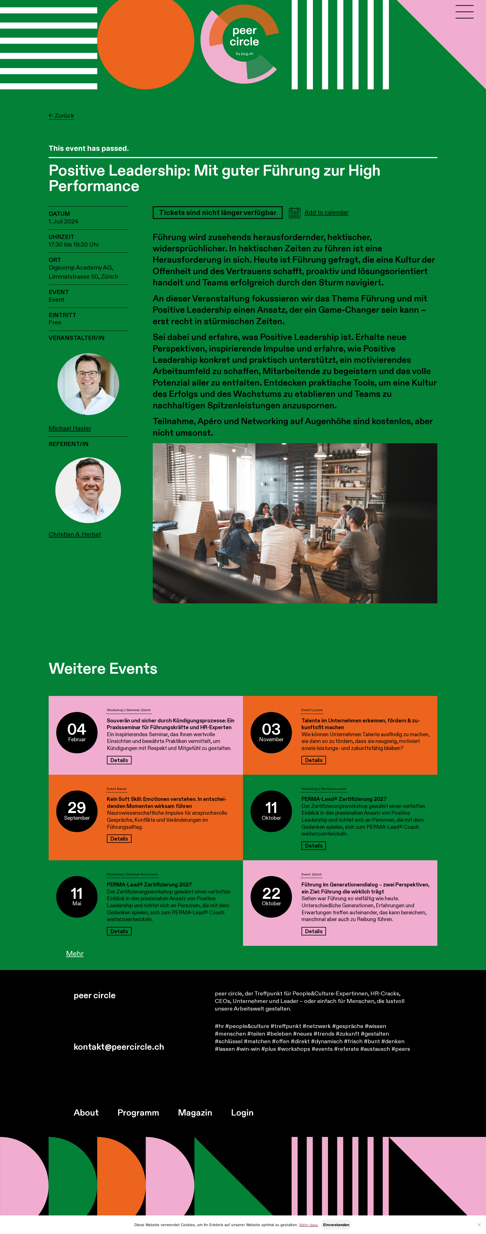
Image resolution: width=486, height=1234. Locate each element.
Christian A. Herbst (75, 534)
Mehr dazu (308, 1224)
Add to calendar (326, 212)
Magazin (195, 1112)
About (86, 1112)
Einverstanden (336, 1224)
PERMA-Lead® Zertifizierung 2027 (344, 799)
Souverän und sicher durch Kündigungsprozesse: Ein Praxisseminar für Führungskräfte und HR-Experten (170, 724)
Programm (138, 1112)
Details (119, 760)
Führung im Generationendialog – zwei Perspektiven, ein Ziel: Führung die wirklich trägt (365, 888)
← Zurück (61, 116)
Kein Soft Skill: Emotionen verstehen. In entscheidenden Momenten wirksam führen (166, 803)
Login (242, 1112)
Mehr (75, 953)
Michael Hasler (70, 428)
